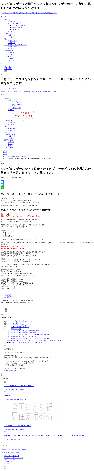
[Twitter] (47, 184)
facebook (7, 463)
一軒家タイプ (16, 29)
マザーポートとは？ (11, 60)
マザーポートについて (11, 456)
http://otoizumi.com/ (10, 370)
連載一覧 (11, 52)
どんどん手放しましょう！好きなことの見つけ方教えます (30, 334)
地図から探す (12, 21)
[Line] (47, 187)
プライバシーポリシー (11, 460)
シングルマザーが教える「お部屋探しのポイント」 (28, 331)
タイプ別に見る (13, 23)
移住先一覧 (11, 43)
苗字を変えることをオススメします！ (23, 336)
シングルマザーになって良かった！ (23, 321)
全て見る (11, 31)
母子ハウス (8, 19)
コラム (10, 54)
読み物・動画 (8, 50)
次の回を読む (8, 297)
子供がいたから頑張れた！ (20, 325)
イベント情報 (8, 58)
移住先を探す (12, 41)
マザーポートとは (10, 88)
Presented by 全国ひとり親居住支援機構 (13, 449)
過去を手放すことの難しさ (20, 327)
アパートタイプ (17, 27)
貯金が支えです (16, 329)
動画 (9, 56)
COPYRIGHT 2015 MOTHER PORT (10, 452)
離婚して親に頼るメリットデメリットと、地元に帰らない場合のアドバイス (36, 340)
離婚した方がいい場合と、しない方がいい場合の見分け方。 (31, 338)
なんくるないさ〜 (17, 323)
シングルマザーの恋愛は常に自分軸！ (23, 332)
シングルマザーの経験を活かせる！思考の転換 (26, 342)
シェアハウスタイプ (18, 25)
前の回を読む (8, 295)
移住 (5, 39)
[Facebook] (47, 181)
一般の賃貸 (8, 33)
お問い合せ (8, 461)
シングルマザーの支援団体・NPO (15, 45)
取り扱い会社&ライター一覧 (13, 458)
